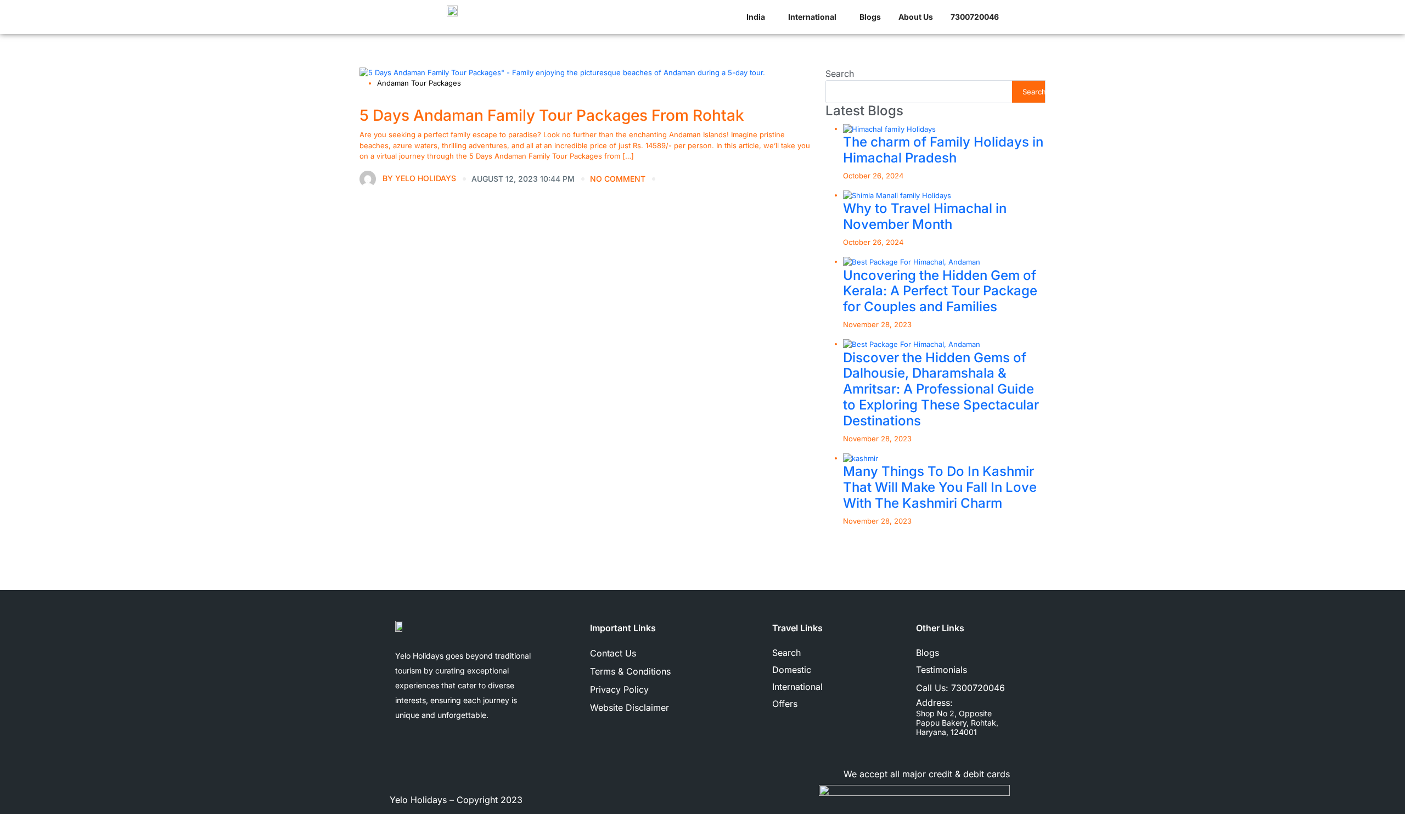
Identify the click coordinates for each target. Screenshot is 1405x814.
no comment (617, 178)
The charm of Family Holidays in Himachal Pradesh (943, 150)
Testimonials (941, 669)
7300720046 (978, 687)
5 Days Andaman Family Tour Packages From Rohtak (551, 115)
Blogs (870, 16)
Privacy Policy (619, 689)
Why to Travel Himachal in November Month (925, 216)
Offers (784, 703)
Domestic (791, 669)
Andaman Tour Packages (419, 82)
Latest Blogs (864, 111)
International (812, 16)
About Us (915, 16)
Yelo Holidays (419, 177)
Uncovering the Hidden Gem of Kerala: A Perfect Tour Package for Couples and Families (940, 291)
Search (839, 73)
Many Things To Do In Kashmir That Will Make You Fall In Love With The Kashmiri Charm (940, 487)
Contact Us (613, 653)
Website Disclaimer (629, 707)
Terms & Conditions (630, 671)
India (755, 16)
